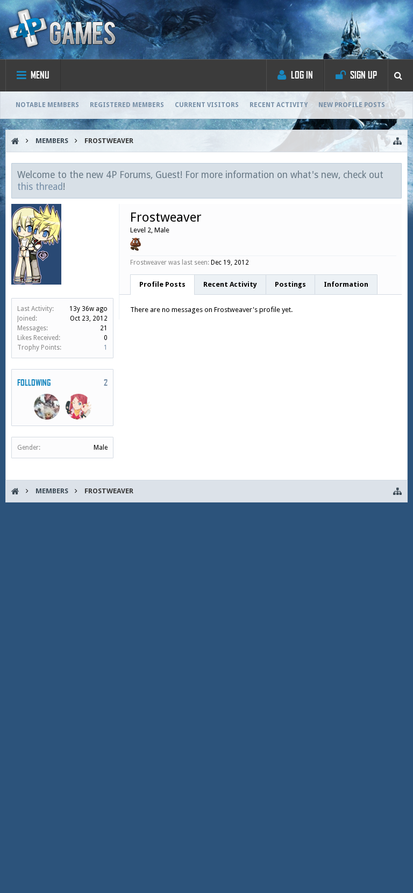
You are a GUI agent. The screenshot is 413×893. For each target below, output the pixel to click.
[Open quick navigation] (397, 141)
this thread (40, 186)
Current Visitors (207, 105)
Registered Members (127, 105)
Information (346, 284)
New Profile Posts (351, 105)
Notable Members (47, 105)
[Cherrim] (78, 407)
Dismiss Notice (394, 174)
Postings (290, 284)
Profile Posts (162, 284)
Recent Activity (279, 105)
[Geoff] (47, 407)
